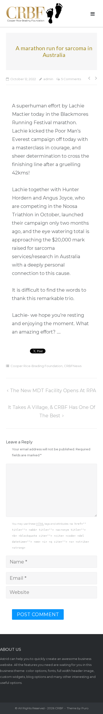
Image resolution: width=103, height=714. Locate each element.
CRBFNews (72, 366)
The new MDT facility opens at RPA (53, 390)
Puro (84, 708)
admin (48, 79)
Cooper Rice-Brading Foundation (37, 366)
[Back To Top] (88, 699)
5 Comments (71, 79)
